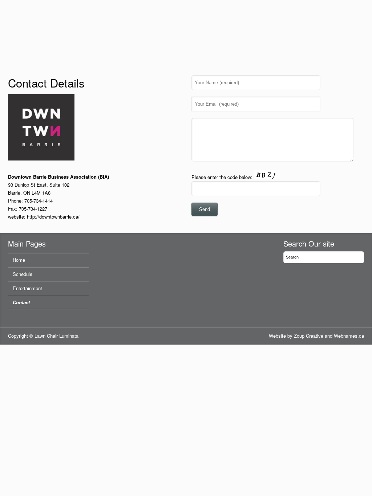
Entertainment (27, 288)
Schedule (22, 274)
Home (19, 259)
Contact (21, 302)
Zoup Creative (308, 335)
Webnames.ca (349, 335)
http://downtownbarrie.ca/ (53, 216)
